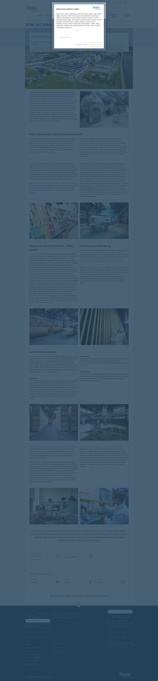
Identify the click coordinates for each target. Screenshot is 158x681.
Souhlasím (96, 44)
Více (77, 30)
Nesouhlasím (82, 44)
